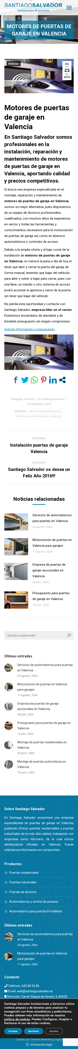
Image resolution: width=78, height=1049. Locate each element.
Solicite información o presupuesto (29, 329)
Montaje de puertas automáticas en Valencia (41, 764)
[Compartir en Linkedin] (53, 380)
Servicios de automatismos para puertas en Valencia (52, 518)
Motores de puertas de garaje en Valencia (39, 416)
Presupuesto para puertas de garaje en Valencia (51, 596)
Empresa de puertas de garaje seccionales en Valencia (48, 570)
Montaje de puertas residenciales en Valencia (42, 745)
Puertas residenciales (24, 872)
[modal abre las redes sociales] (62, 380)
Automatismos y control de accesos (33, 901)
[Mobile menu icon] (69, 7)
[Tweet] (25, 380)
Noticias (13, 63)
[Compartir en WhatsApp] (34, 380)
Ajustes (53, 1031)
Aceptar (13, 1031)
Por (51, 399)
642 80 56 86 (30, 986)
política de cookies (17, 1019)
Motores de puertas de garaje (45, 411)
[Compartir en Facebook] (16, 380)
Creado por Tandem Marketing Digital (39, 1039)
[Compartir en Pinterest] (43, 380)
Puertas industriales (23, 882)
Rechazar (33, 1031)
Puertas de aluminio (23, 892)
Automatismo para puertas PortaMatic (35, 911)
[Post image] (16, 522)
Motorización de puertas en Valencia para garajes (52, 543)
